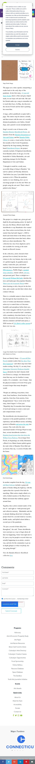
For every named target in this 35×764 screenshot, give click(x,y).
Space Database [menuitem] (17, 672)
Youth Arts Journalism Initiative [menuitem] (17, 679)
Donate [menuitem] (17, 708)
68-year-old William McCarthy (13, 278)
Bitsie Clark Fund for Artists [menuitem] (17, 647)
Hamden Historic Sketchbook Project (15, 132)
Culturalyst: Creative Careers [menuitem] (17, 654)
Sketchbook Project (13, 148)
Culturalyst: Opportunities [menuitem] (17, 658)
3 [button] (18, 750)
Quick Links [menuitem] (17, 693)
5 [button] (24, 750)
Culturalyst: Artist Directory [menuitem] (17, 650)
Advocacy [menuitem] (17, 632)
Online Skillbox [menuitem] (17, 665)
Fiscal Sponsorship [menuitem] (17, 661)
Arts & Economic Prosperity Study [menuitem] (17, 636)
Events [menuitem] (17, 684)
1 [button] (13, 750)
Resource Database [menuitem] (17, 668)
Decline (17, 49)
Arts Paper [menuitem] (17, 640)
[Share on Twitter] (9, 762)
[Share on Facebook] (3, 762)
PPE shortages (7, 270)
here (11, 555)
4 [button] (21, 750)
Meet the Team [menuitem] (17, 701)
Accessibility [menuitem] (18, 704)
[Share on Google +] (15, 762)
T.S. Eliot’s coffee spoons (22, 323)
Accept (17, 45)
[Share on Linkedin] (20, 762)
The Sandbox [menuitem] (17, 676)
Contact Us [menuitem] (17, 712)
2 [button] (16, 750)
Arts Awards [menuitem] (17, 688)
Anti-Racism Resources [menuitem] (17, 643)
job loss (26, 273)
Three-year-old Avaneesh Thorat (13, 283)
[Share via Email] (32, 762)
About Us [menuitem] (17, 697)
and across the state (22, 424)
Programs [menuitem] (17, 628)
